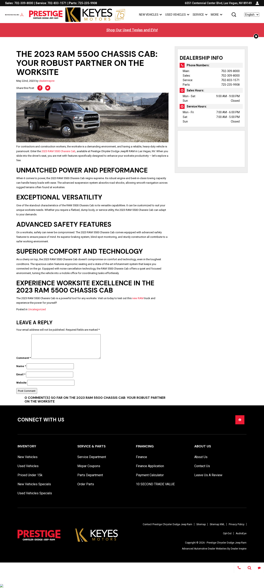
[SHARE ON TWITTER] (47, 88)
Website (21, 382)
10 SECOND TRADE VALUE (155, 484)
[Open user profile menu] (257, 3)
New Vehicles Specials (34, 484)
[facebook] (239, 419)
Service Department (91, 457)
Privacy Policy (236, 524)
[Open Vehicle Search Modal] (249, 568)
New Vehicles (148, 14)
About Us (200, 457)
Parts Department (90, 475)
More (215, 15)
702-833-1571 (230, 80)
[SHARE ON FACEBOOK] (39, 88)
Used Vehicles (175, 14)
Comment (23, 357)
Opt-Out (227, 533)
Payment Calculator (150, 475)
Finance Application (150, 466)
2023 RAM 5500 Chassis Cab (58, 151)
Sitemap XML (217, 524)
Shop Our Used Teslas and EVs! (132, 30)
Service (198, 14)
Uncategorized (37, 309)
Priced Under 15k (30, 475)
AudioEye (241, 533)
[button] (234, 14)
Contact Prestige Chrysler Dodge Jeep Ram (167, 524)
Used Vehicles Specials (35, 493)
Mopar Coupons (88, 466)
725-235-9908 (230, 84)
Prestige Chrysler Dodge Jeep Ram (226, 542)
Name (21, 366)
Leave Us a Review (208, 475)
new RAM (138, 298)
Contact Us (202, 466)
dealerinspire (46, 80)
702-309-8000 (230, 71)
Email (20, 374)
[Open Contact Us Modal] (239, 568)
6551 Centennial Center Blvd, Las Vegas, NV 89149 (218, 3)
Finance (141, 457)
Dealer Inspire (238, 548)
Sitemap (201, 524)
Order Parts (85, 484)
